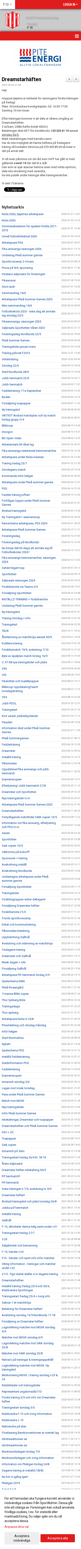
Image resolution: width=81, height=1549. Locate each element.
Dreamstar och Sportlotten (19, 792)
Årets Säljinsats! (12, 1163)
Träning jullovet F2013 (16, 353)
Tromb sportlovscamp (16, 918)
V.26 (4, 1239)
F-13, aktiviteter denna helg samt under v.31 (29, 1226)
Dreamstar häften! (13, 1195)
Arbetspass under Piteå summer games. (28, 482)
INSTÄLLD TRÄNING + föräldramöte (25, 599)
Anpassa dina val (16, 1527)
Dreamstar (8, 750)
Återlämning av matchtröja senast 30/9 (27, 637)
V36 (4, 668)
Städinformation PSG (15, 1063)
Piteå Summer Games (15, 340)
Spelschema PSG (13, 1050)
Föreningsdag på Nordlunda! (20, 542)
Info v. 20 (7, 1132)
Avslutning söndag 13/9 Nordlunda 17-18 (28, 1315)
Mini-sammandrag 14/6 (17, 305)
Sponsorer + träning (14, 858)
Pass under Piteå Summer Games (23, 1094)
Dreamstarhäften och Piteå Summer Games (30, 1126)
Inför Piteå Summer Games (19, 1113)
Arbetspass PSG (12, 242)
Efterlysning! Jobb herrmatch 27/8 (24, 785)
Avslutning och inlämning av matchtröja (27, 943)
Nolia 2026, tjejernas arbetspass (22, 214)
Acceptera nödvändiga (22, 1538)
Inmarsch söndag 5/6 (15, 1082)
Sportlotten (9, 574)
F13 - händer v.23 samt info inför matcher (28, 1258)
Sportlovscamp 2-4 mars (18, 261)
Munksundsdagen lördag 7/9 (21, 1451)
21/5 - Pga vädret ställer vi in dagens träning (30, 1274)
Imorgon (7, 432)
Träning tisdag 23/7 (14, 463)
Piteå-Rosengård (12, 987)
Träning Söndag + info (16, 618)
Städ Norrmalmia (13, 1037)
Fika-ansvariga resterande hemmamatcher (29, 450)
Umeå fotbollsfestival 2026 (19, 236)
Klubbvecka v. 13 (12, 1420)
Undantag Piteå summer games (22, 255)
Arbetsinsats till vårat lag (18, 444)
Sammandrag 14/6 (14, 293)
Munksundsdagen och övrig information (28, 1458)
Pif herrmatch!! (11, 1176)
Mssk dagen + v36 (13, 962)
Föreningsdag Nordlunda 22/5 (21, 334)
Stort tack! (8, 286)
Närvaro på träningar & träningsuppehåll (27, 1359)
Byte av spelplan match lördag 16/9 (24, 656)
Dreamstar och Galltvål (16, 956)
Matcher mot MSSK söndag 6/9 (22, 1337)
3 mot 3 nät (9, 1489)
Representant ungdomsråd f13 (22, 1391)
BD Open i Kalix (11, 438)
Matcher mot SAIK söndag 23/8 (22, 1353)
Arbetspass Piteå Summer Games (23, 529)
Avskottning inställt (14, 864)
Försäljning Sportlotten (17, 593)
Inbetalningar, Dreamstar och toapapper (27, 1119)
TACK (5, 630)
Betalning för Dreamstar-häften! (22, 1309)
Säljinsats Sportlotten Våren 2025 (23, 327)
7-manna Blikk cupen (15, 993)
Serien (6, 833)
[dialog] (40, 1519)
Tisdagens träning (13, 949)
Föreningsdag (11, 536)
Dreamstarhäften (21, 79)
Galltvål (6, 1220)
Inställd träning (11, 757)
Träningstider (10, 893)
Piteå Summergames (15, 738)
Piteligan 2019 (11, 1483)
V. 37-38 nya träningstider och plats (24, 662)
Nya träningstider (13, 1107)
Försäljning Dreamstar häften (20, 905)
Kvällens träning (12, 643)
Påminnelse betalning (15, 931)
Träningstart (9, 624)
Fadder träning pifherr (16, 494)
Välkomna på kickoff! (16, 852)
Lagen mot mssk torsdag (18, 1088)
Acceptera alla (57, 1538)
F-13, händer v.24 (12, 1251)
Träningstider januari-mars (19, 346)
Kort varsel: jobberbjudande (20, 716)
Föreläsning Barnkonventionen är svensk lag (30, 1432)
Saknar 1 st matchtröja (16, 1302)
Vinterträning (10, 359)
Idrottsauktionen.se (14, 1439)
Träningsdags (11, 1006)
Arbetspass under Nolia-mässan (23, 457)
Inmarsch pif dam (13, 1151)
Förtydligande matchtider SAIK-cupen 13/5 (29, 817)
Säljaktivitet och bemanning (20, 1245)
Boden (6, 397)
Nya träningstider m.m (16, 798)
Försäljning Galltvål (14, 968)
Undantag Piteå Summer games (22, 605)
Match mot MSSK (13, 1100)
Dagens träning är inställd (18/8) (22, 1470)
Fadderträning (11, 744)
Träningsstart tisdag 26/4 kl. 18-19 (24, 1157)
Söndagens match (14, 469)
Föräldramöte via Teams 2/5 (20, 586)
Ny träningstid (11, 409)
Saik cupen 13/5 (12, 845)
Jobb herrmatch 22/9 (15, 378)
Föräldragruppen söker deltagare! (23, 899)
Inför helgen (9, 1031)
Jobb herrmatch (12, 384)
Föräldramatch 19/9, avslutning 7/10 (25, 649)
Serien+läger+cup (13, 568)
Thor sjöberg (10, 1012)
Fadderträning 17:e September (21, 390)
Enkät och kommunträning (19, 924)
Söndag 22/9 (10, 365)
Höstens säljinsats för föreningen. (24, 274)
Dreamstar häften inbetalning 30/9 (24, 1170)
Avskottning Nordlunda (17, 870)
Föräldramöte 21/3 (14, 912)
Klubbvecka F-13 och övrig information (27, 1413)
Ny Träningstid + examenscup (21, 517)
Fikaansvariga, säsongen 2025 (21, 321)
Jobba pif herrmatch (15, 1207)
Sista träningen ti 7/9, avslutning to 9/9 (26, 1189)
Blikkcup (7, 425)
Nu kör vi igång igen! (15, 1476)
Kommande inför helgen (17, 476)
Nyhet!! (6, 1044)
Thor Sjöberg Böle (13, 1000)
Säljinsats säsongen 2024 (18, 580)
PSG (4, 488)
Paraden (7, 722)
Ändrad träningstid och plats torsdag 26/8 (29, 1201)
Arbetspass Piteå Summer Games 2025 (27, 299)
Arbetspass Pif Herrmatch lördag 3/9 (26, 975)
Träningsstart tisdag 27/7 (18, 1233)
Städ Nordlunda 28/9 (15, 372)
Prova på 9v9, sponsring (17, 267)
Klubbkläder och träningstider (21, 1385)
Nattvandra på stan (14, 1426)
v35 (4, 675)
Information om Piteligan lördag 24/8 (25, 1464)
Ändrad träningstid (14, 510)
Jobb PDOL (9, 703)
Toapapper (9, 1138)
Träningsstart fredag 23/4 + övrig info (26, 1296)
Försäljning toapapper (16, 403)
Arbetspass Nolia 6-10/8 (18, 1019)
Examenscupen (12, 779)
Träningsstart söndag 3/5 (18, 1407)
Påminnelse (9, 763)
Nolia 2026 (9, 220)
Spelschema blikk (13, 981)
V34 (4, 697)
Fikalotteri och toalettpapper (20, 681)
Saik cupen (9, 1144)
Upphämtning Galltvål (16, 937)
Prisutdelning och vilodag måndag (24, 1025)
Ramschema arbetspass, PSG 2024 (24, 523)
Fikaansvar (9, 280)
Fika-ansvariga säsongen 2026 (21, 249)
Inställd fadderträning (16, 1056)
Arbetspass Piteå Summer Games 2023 (27, 804)
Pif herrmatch (10, 1182)
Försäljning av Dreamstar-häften (22, 1321)
